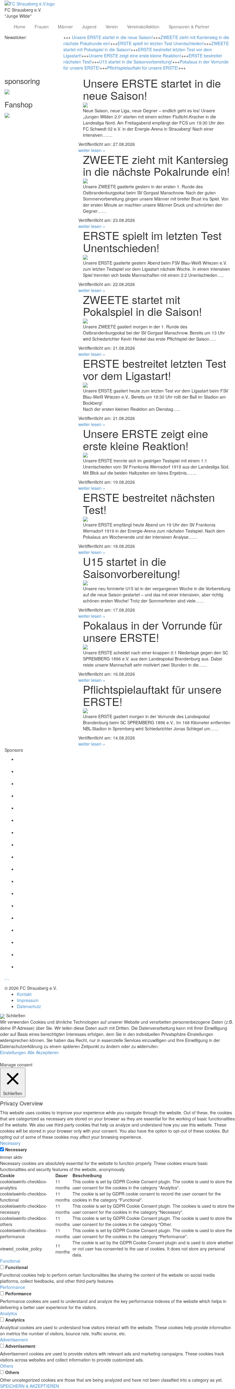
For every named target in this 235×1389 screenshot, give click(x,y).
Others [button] (6, 1366)
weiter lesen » (91, 150)
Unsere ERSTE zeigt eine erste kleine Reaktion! (135, 55)
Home (19, 27)
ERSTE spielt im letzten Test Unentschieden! (161, 43)
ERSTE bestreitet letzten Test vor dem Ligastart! (154, 369)
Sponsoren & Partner (189, 27)
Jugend (89, 27)
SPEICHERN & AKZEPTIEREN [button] (29, 1386)
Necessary (16, 1149)
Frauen (42, 27)
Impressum (28, 1000)
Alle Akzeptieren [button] (43, 1052)
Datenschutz (29, 1006)
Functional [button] (10, 1261)
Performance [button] (12, 1287)
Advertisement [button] (14, 1340)
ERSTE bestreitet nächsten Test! (149, 503)
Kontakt (24, 994)
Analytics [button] (8, 1313)
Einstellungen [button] (13, 1052)
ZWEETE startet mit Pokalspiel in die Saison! (142, 305)
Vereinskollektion (143, 27)
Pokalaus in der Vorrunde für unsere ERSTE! (152, 631)
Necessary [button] (10, 1143)
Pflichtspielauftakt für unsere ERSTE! (142, 68)
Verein (112, 27)
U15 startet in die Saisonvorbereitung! (135, 62)
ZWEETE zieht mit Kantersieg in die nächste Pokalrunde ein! (156, 165)
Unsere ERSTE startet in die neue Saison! (112, 37)
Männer (65, 27)
